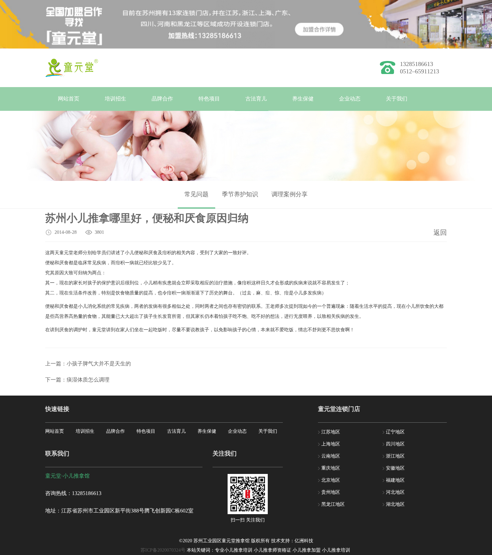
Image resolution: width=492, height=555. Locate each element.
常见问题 (196, 194)
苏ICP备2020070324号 (163, 550)
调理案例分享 (289, 194)
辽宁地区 (395, 431)
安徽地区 (395, 468)
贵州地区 (330, 492)
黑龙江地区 (333, 504)
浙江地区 (395, 456)
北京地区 (330, 480)
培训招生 (115, 98)
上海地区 (330, 443)
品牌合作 (162, 98)
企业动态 (349, 98)
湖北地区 (395, 504)
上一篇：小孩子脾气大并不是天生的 (88, 363)
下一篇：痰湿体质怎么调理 (77, 380)
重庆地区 (330, 468)
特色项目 (209, 98)
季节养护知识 (240, 194)
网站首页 (68, 98)
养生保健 (303, 98)
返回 (440, 232)
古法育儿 (256, 98)
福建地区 (395, 480)
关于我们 (396, 98)
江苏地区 (330, 431)
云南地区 (330, 456)
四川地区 (395, 443)
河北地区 (395, 492)
